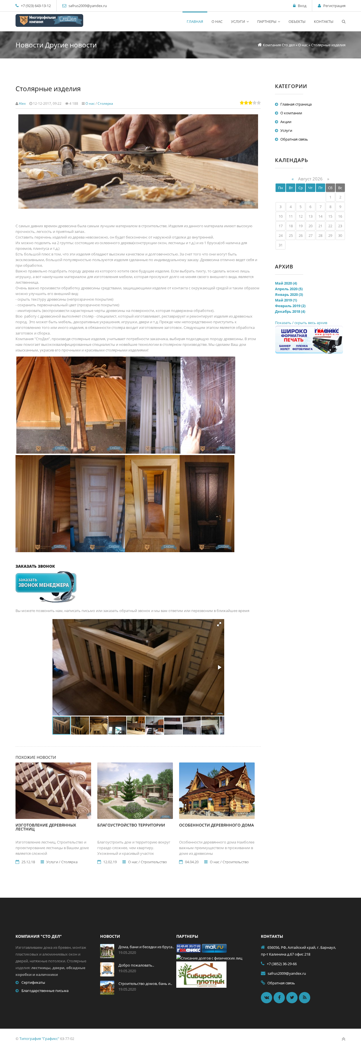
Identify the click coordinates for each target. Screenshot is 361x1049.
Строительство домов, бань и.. (145, 983)
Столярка (105, 103)
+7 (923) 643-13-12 (35, 5)
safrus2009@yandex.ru (88, 5)
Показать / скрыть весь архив (301, 322)
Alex (22, 103)
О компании (291, 112)
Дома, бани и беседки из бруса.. (146, 946)
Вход (302, 5)
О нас (90, 103)
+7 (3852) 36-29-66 (282, 963)
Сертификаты (33, 982)
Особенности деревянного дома (216, 825)
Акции (285, 121)
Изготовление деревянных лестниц (46, 827)
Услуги (286, 130)
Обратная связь (294, 139)
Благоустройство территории (131, 825)
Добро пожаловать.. (136, 965)
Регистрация (334, 5)
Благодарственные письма (45, 990)
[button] (219, 624)
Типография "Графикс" (39, 1038)
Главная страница (296, 104)
